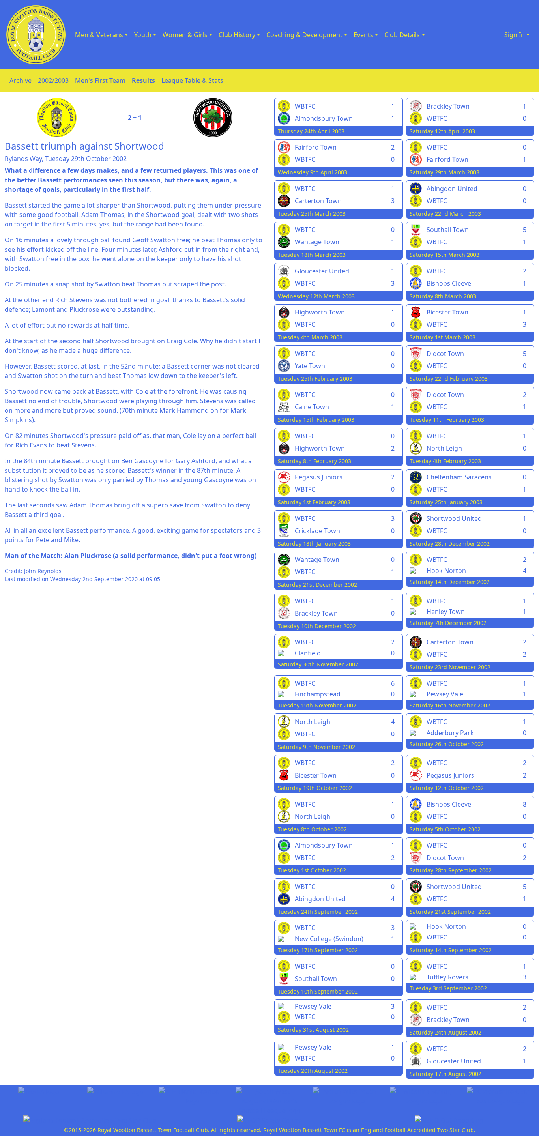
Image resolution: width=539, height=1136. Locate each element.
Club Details (402, 34)
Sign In (514, 34)
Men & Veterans (99, 34)
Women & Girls (185, 34)
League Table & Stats (192, 80)
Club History (237, 34)
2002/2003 (53, 80)
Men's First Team (100, 80)
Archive (20, 80)
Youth (143, 34)
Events (363, 34)
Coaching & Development (304, 34)
